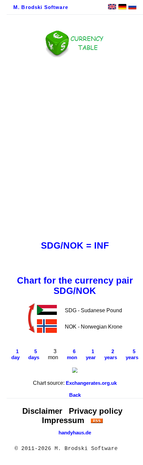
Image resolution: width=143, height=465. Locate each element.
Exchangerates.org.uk (91, 383)
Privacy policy (95, 410)
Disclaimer (42, 410)
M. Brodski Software (40, 7)
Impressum (63, 420)
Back (75, 395)
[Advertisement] (71, 147)
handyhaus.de (75, 432)
